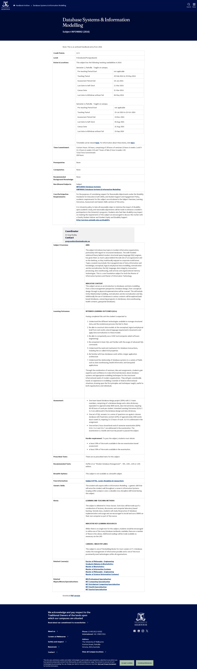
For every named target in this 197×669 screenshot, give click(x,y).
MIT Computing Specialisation (98, 581)
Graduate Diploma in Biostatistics (99, 564)
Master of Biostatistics (95, 566)
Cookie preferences (145, 663)
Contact (51, 652)
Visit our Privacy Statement (107, 664)
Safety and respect (56, 642)
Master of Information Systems (98, 569)
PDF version (75, 595)
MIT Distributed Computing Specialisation (103, 584)
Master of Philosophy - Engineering (100, 572)
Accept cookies (126, 663)
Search (189, 7)
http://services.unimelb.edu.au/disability (93, 220)
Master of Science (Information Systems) (102, 574)
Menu (194, 7)
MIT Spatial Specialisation (96, 589)
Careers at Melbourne (57, 636)
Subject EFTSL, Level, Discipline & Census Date (105, 481)
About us (51, 631)
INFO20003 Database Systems (88, 187)
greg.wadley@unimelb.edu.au (77, 241)
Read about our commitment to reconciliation (66, 622)
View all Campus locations (92, 652)
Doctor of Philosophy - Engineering (100, 561)
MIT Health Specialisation (96, 587)
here (97, 143)
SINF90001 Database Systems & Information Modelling (98, 189)
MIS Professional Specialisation (98, 579)
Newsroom (52, 647)
